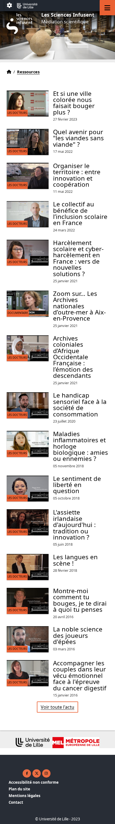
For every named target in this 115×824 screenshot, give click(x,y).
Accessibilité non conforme (34, 782)
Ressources (28, 71)
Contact (16, 802)
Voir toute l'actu (57, 707)
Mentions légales (24, 795)
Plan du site (19, 788)
